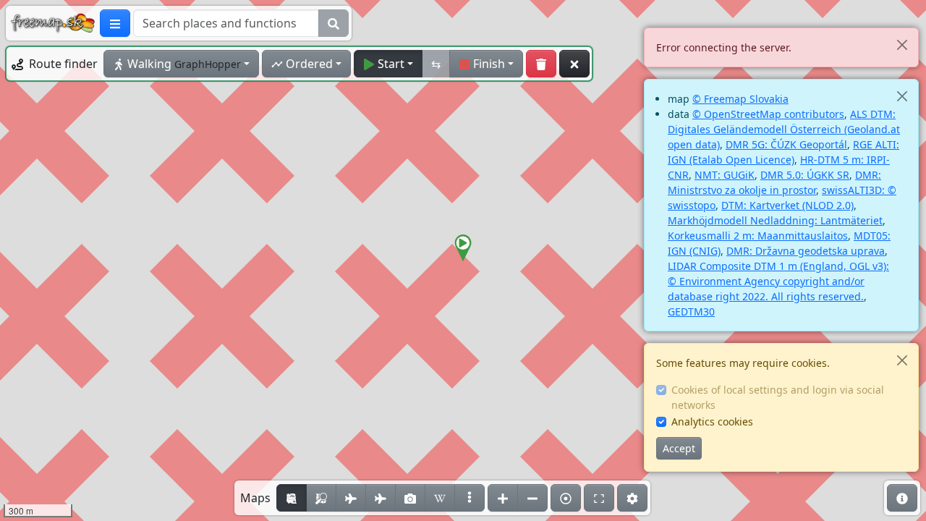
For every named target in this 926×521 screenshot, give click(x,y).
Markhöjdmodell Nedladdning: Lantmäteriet (775, 220)
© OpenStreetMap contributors (768, 114)
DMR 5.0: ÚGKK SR (804, 175)
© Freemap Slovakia (740, 99)
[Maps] (469, 498)
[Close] (901, 44)
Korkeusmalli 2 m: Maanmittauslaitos (758, 235)
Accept (679, 448)
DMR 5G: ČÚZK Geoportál (786, 144)
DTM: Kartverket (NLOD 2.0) (787, 205)
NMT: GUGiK (724, 175)
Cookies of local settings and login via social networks (777, 397)
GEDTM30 (691, 311)
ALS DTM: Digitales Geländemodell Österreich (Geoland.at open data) (784, 129)
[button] (463, 248)
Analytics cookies (712, 421)
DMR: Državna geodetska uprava (805, 251)
